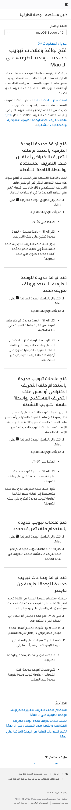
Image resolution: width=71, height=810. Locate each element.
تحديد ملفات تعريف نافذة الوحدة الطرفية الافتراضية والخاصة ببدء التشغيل (36, 119)
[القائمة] (4, 4)
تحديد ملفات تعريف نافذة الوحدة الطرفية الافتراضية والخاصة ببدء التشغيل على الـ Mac (36, 723)
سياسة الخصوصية (60, 803)
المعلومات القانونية (39, 803)
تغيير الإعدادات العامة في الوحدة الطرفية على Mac (36, 734)
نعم (56, 763)
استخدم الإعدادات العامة (50, 100)
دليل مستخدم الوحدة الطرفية (43, 15)
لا (34, 763)
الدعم (56, 774)
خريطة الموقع (20, 803)
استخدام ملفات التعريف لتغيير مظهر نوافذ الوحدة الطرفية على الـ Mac (38, 712)
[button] (52, 43)
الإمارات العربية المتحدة (58, 792)
